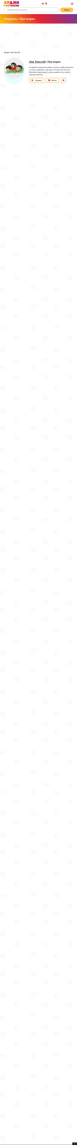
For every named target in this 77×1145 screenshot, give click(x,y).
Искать (66, 10)
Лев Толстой (15, 52)
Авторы (6, 52)
